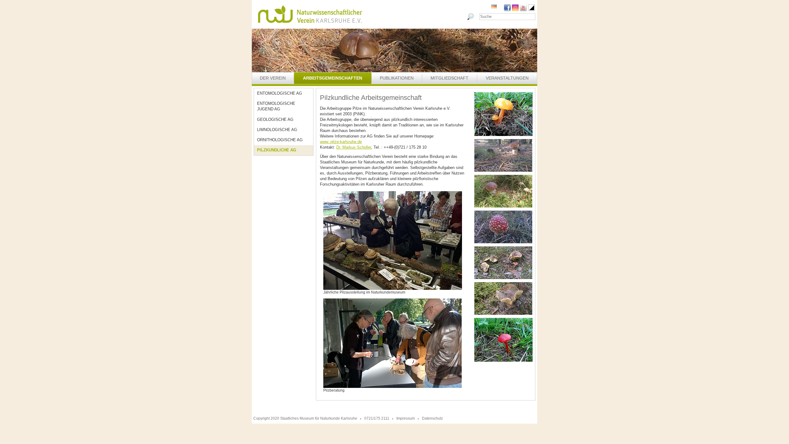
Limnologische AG (277, 129)
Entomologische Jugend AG (276, 106)
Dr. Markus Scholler (353, 147)
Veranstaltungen (507, 78)
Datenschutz (432, 418)
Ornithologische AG (280, 140)
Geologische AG (275, 119)
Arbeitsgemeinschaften (332, 78)
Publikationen (397, 78)
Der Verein (273, 78)
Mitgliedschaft (449, 78)
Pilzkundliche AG (276, 150)
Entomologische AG (279, 93)
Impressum (405, 418)
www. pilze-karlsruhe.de (341, 141)
